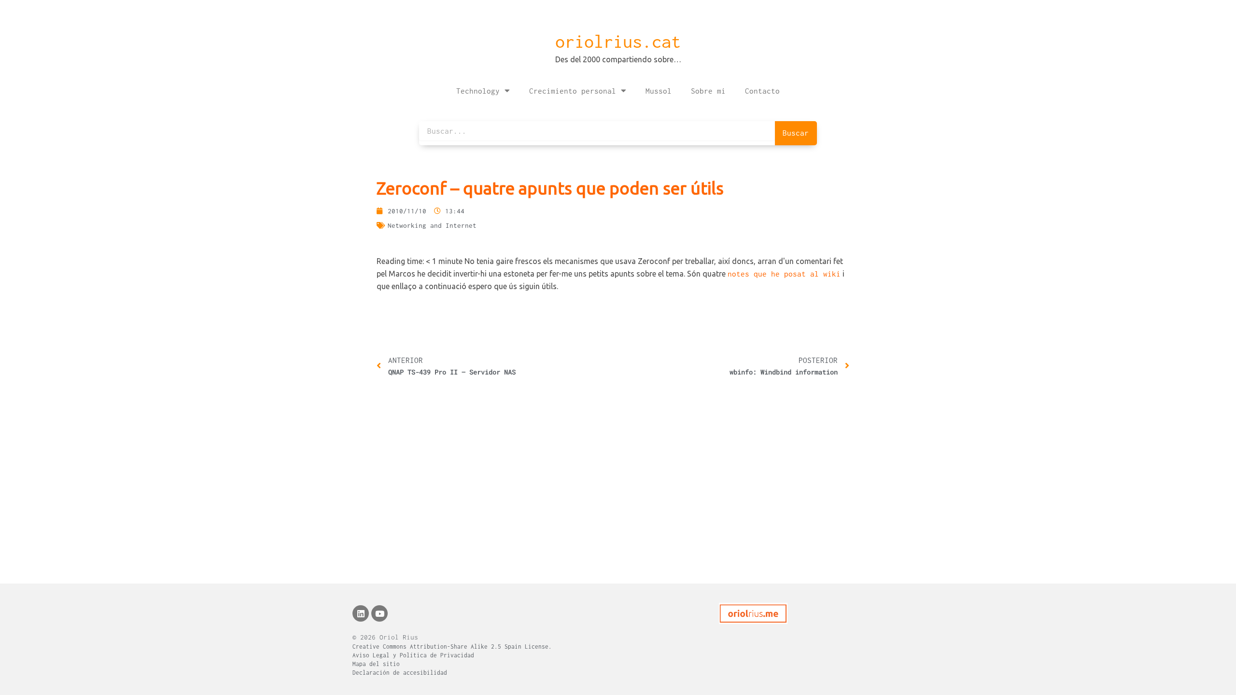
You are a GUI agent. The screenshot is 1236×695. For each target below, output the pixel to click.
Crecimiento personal (572, 90)
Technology (478, 90)
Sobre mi (708, 90)
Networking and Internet (432, 225)
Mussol (659, 90)
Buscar (796, 132)
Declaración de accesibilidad (399, 672)
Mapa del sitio (376, 664)
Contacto (762, 90)
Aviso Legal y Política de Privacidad (413, 655)
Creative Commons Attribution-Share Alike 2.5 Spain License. (452, 646)
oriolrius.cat (618, 41)
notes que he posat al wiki (784, 273)
